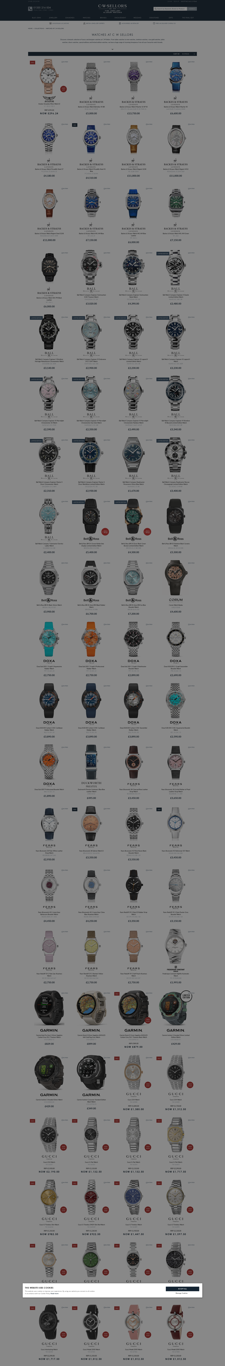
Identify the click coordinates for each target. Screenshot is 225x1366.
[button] (182, 1293)
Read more (54, 1294)
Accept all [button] (182, 1289)
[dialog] (112, 1290)
